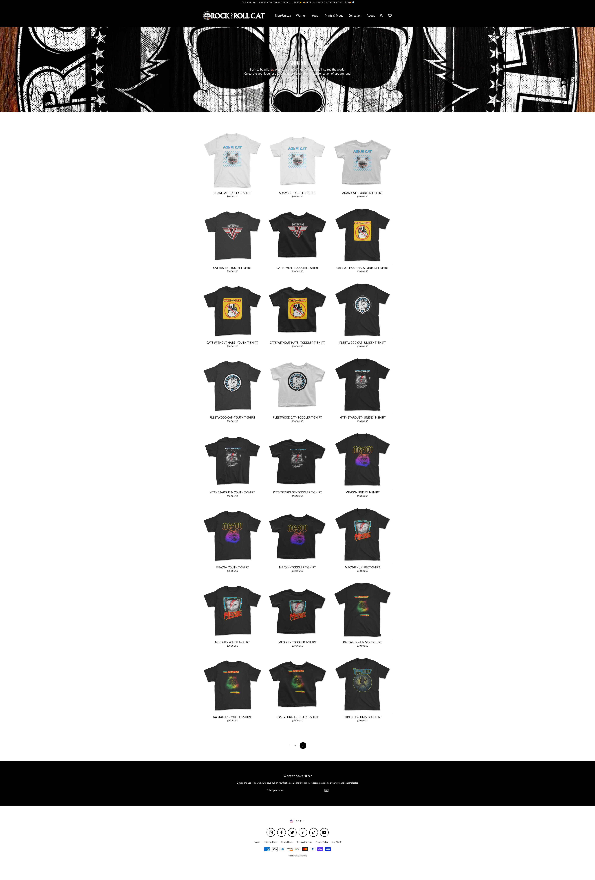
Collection (354, 15)
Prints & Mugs (334, 15)
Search (257, 842)
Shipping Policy (271, 842)
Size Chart (336, 842)
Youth (316, 15)
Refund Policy (287, 842)
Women (301, 15)
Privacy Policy (322, 842)
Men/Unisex (283, 15)
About (371, 15)
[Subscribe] (326, 790)
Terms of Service (304, 842)
